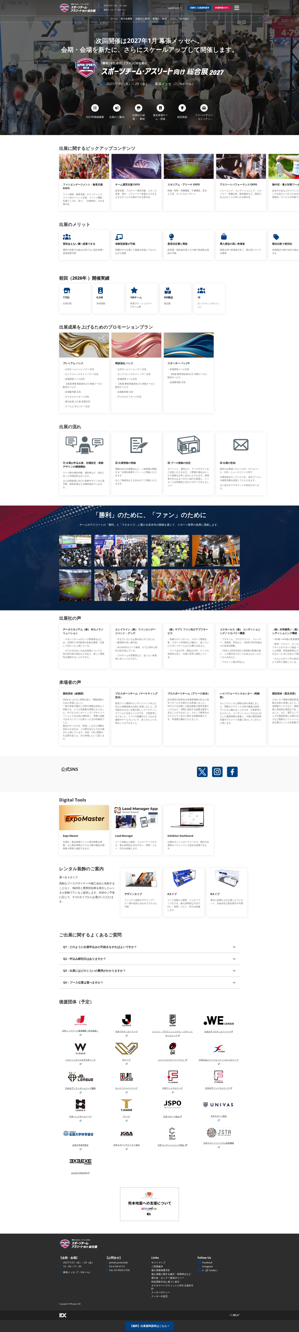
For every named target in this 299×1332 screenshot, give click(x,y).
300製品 (168, 297)
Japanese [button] (174, 8)
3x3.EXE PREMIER (79, 1173)
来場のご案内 (160, 18)
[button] (199, 7)
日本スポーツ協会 (171, 1116)
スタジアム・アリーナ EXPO (184, 184)
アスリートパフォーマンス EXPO (238, 184)
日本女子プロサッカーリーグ (217, 1031)
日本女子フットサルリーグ (217, 1088)
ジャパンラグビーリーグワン (171, 1059)
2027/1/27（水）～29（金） (116, 5)
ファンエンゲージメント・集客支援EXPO (83, 186)
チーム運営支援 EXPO (127, 184)
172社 (66, 297)
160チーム (136, 297)
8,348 (100, 297)
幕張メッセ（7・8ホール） (115, 9)
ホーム (114, 18)
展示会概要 (126, 18)
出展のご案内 (142, 18)
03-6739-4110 (117, 1266)
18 (198, 297)
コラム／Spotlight (179, 18)
